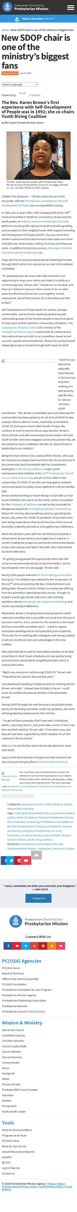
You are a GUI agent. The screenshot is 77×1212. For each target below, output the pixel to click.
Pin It (18, 858)
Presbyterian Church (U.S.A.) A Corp (23, 1011)
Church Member (11, 1051)
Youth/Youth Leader (14, 1111)
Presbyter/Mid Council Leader (20, 1089)
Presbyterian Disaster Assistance (48, 509)
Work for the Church (14, 1146)
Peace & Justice (10, 73)
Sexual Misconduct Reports (18, 1151)
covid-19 (21, 817)
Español (7, 1157)
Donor (6, 1068)
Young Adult (9, 1106)
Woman (6, 1100)
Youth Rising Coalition (29, 469)
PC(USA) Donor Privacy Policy (20, 1186)
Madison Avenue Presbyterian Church (43, 221)
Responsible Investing (20, 808)
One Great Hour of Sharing (23, 822)
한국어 (6, 1162)
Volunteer (8, 1095)
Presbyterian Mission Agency (19, 332)
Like (4, 858)
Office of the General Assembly (20, 979)
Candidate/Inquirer (13, 1035)
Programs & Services (14, 1135)
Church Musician (12, 1057)
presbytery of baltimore (35, 831)
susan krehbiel (51, 835)
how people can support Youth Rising (44, 601)
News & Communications (17, 1130)
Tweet (10, 858)
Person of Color (11, 1084)
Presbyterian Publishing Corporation (24, 1000)
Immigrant (8, 1073)
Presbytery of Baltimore (24, 504)
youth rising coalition (40, 839)
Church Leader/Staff (14, 1046)
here (10, 745)
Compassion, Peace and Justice (55, 848)
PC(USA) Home (11, 968)
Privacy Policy (55, 1183)
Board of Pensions (13, 973)
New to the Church (13, 1030)
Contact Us (38, 898)
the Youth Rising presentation (54, 575)
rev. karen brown (31, 835)
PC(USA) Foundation (14, 984)
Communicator (11, 1062)
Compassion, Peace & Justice (19, 327)
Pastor (6, 1079)
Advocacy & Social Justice (36, 804)
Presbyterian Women (14, 1006)
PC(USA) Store (10, 1141)
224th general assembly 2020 (31, 813)
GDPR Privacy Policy (51, 1186)
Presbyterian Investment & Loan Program (26, 989)
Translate (34, 95)
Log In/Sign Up (11, 1168)
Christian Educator (13, 1040)
